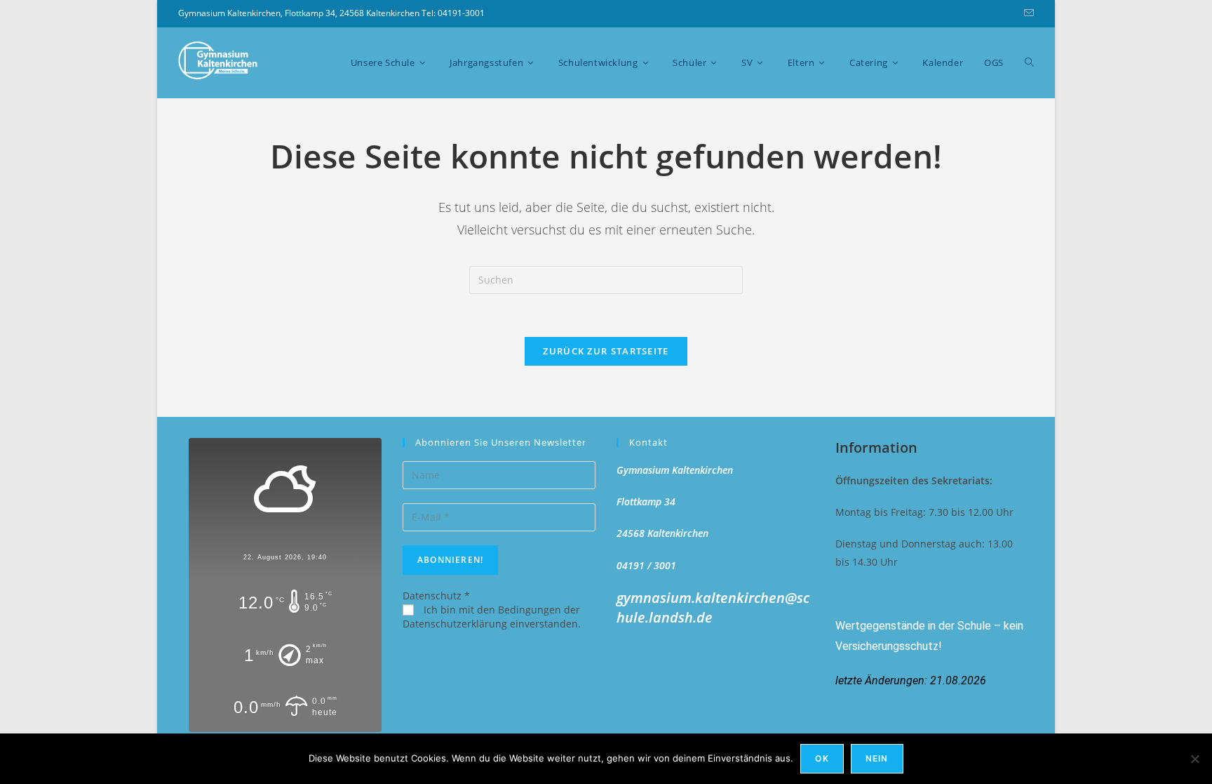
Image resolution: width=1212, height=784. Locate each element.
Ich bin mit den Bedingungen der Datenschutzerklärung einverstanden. (492, 616)
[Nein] (1194, 759)
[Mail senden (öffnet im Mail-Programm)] (1027, 13)
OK (821, 758)
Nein (877, 758)
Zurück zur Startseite (605, 351)
